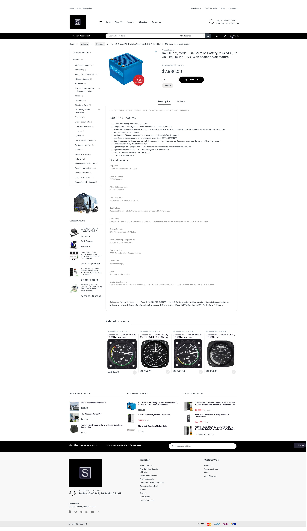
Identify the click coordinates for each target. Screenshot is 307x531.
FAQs (206, 472)
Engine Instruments (83, 122)
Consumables (145, 497)
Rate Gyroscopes (83, 154)
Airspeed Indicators (114, 331)
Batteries (99, 44)
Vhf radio (143, 472)
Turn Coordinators (83, 173)
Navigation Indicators (84, 145)
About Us (119, 22)
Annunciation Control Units (86, 74)
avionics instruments (212, 302)
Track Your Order (211, 8)
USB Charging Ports (84, 177)
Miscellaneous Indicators (86, 140)
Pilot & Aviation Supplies (149, 469)
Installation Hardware (84, 126)
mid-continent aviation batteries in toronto (126, 305)
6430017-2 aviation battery (178, 302)
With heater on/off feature (213, 305)
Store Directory (210, 476)
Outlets (79, 150)
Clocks (79, 96)
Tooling (143, 493)
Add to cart (193, 80)
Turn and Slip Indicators (85, 168)
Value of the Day (146, 465)
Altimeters (80, 70)
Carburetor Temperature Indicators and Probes (87, 89)
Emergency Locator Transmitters (87, 111)
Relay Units (80, 159)
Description (164, 101)
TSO (200, 305)
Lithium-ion (225, 302)
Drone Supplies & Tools (149, 486)
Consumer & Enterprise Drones (152, 482)
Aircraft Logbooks (147, 479)
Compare (180, 65)
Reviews (180, 101)
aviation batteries (197, 302)
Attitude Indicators (83, 79)
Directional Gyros (83, 105)
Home (108, 22)
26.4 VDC (154, 302)
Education (143, 22)
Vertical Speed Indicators (86, 182)
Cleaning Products (147, 500)
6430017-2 (163, 302)
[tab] (164, 102)
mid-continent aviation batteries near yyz (158, 305)
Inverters (79, 131)
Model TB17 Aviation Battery (186, 305)
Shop (223, 8)
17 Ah (148, 302)
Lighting (79, 136)
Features (130, 22)
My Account (233, 8)
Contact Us (156, 22)
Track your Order (211, 469)
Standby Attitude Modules (86, 163)
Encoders (80, 117)
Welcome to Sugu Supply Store (81, 8)
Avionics (84, 44)
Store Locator (196, 8)
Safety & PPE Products (149, 475)
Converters (80, 100)
